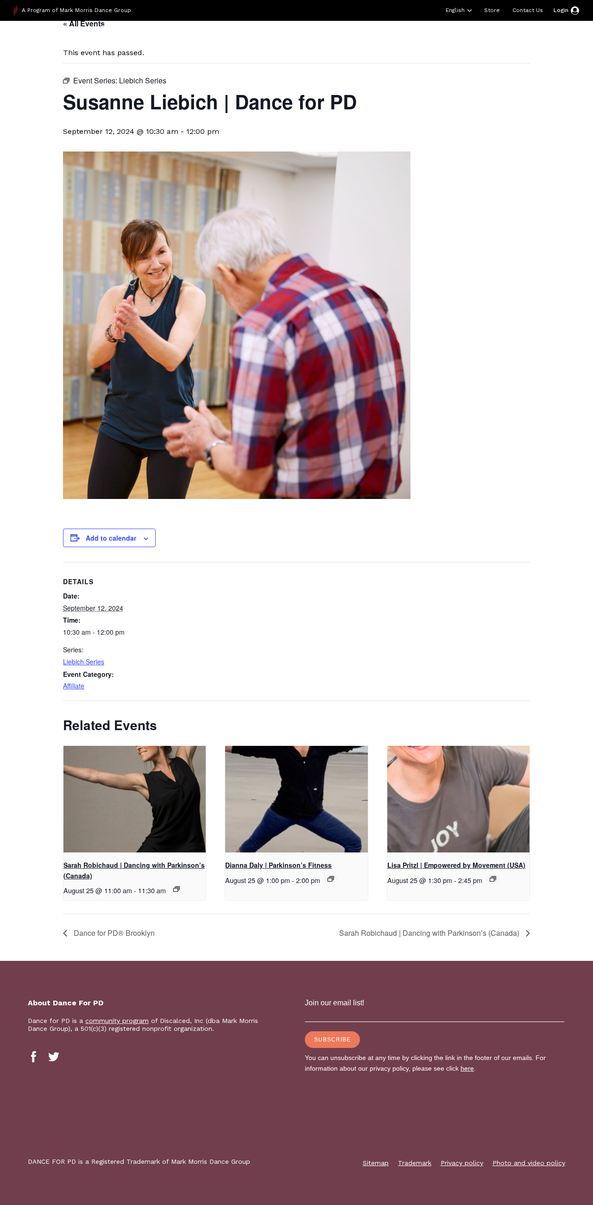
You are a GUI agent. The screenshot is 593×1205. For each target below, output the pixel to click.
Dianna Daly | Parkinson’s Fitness (278, 865)
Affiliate (73, 685)
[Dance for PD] (73, 44)
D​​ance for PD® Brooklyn (113, 932)
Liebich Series (83, 661)
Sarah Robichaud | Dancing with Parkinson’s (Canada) (430, 932)
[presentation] (134, 799)
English (455, 10)
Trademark (414, 1163)
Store (492, 10)
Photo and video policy (528, 1163)
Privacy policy (462, 1163)
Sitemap (376, 1163)
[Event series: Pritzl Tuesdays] (493, 879)
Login (561, 10)
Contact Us (527, 10)
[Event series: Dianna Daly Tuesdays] (331, 879)
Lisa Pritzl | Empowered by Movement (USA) (456, 865)
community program (117, 1020)
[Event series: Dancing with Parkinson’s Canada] (176, 889)
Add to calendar (111, 538)
